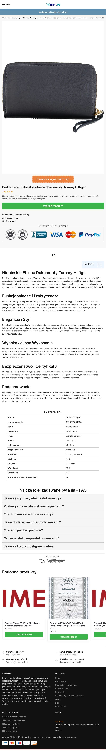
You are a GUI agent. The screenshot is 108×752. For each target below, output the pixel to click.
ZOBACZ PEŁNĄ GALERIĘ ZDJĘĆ (53, 179)
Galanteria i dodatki (52, 18)
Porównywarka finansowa (14, 717)
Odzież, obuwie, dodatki (32, 18)
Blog (57, 703)
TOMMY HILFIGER (55, 562)
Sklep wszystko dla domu (14, 720)
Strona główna (8, 18)
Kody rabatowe (62, 688)
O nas (57, 699)
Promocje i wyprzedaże (66, 685)
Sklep (18, 18)
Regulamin (60, 692)
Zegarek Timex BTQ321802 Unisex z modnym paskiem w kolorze (22, 624)
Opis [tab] (53, 254)
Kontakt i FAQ (61, 706)
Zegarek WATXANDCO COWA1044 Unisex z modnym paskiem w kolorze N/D (67, 626)
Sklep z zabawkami (11, 724)
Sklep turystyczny (10, 727)
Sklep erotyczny (9, 731)
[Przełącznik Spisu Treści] (98, 264)
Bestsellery (60, 681)
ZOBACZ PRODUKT (53, 206)
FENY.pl (13, 737)
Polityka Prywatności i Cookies (69, 696)
